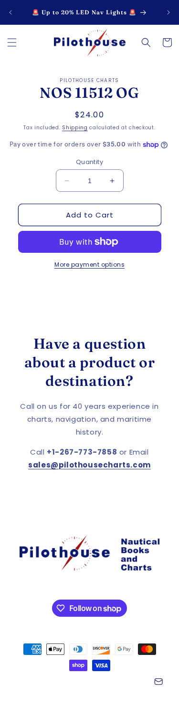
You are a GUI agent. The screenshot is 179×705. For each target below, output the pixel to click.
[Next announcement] (168, 12)
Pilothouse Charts (62, 682)
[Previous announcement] (10, 12)
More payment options (89, 264)
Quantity (89, 161)
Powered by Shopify (119, 682)
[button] (11, 42)
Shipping (75, 127)
